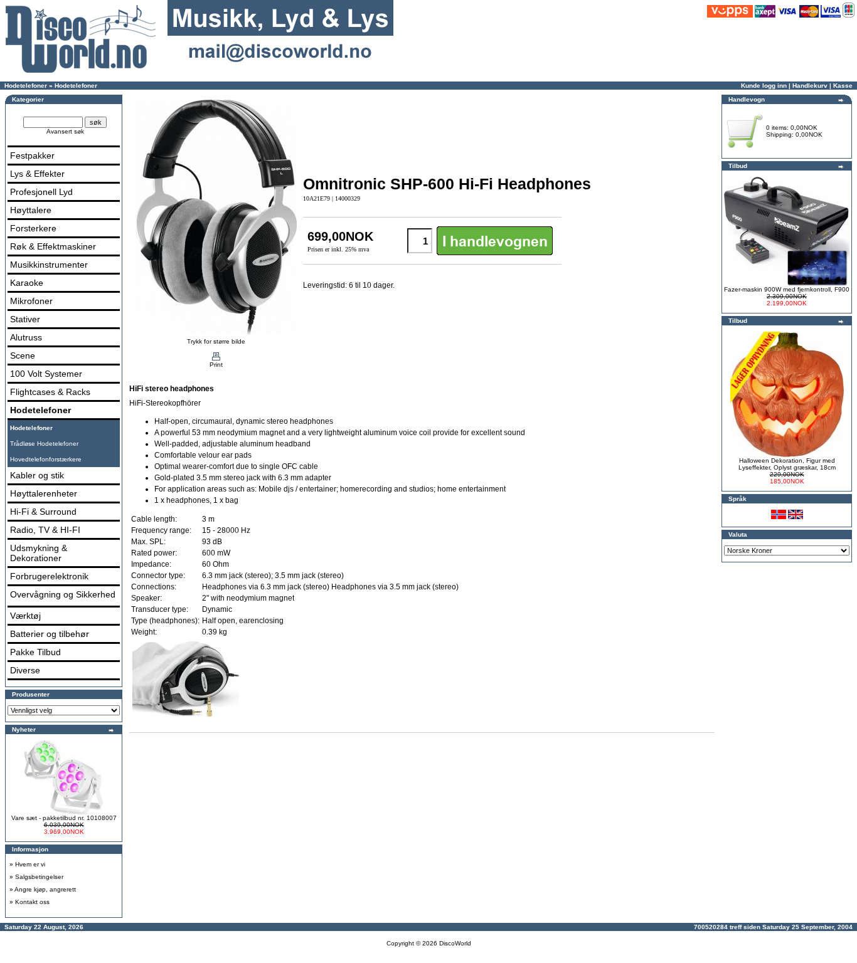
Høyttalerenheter (43, 493)
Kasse (843, 85)
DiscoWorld (455, 943)
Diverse (25, 670)
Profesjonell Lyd (41, 192)
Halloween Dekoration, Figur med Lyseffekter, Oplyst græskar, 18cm (787, 464)
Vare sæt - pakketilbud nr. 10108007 (64, 817)
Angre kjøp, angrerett (45, 889)
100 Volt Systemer (46, 374)
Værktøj (25, 616)
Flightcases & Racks (50, 392)
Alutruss (26, 337)
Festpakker (32, 155)
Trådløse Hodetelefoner (44, 443)
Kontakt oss (32, 901)
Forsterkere (33, 228)
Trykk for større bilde (216, 341)
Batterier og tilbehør (49, 634)
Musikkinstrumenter (49, 265)
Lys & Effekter (37, 174)
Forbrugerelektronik (49, 576)
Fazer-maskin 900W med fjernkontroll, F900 (786, 289)
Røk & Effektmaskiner (53, 246)
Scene (22, 355)
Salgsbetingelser (39, 876)
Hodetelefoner (25, 85)
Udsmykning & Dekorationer (38, 553)
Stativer (25, 319)
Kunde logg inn (764, 85)
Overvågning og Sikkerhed (62, 594)
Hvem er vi (30, 864)
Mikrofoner (31, 301)
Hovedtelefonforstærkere (46, 459)
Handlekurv (810, 85)
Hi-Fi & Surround (43, 512)
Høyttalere (30, 210)
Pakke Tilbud (35, 652)
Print (216, 364)
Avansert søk (65, 131)
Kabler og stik (37, 475)
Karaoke (26, 283)
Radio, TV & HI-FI (45, 530)
